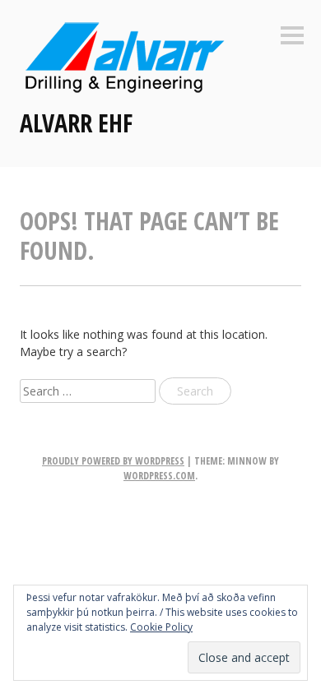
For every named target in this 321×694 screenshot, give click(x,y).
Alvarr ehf (76, 123)
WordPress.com (159, 476)
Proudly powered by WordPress (113, 461)
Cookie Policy (161, 627)
